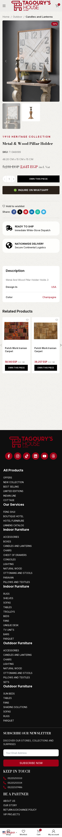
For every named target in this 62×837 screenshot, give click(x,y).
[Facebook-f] (8, 456)
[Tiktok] (26, 456)
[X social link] (19, 211)
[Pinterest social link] (25, 211)
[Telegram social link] (43, 211)
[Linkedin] (35, 456)
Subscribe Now (31, 763)
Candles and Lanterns (39, 16)
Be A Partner (15, 794)
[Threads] (53, 456)
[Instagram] (17, 456)
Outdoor (17, 16)
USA (53, 287)
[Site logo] (31, 5)
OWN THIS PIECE (38, 178)
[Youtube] (44, 456)
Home (5, 16)
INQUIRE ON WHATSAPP (31, 190)
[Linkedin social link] (31, 211)
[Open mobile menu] (4, 5)
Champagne (49, 297)
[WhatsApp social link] (37, 211)
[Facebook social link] (13, 211)
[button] (16, 368)
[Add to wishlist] (27, 320)
